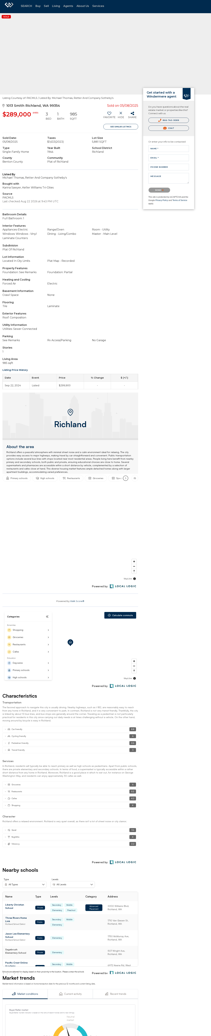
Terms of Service (179, 200)
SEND (158, 190)
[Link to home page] (9, 6)
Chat (170, 128)
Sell (46, 6)
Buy (38, 6)
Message (156, 176)
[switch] (109, 116)
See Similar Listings (120, 127)
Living (56, 6)
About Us (82, 6)
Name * (154, 148)
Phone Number (159, 167)
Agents (68, 6)
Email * (155, 158)
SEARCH (26, 6)
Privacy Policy (161, 200)
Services (98, 6)
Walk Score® (77, 601)
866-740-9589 (170, 120)
